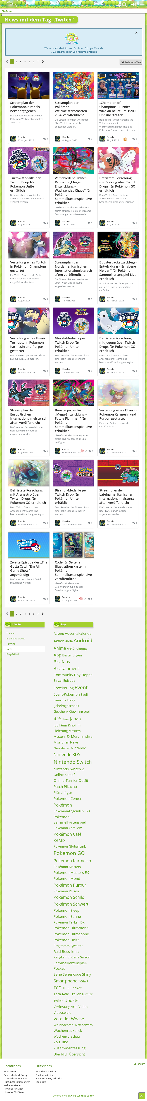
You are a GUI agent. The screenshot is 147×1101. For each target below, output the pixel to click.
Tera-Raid (61, 994)
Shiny (86, 974)
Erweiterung (64, 687)
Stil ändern (139, 1063)
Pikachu (70, 786)
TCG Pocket (72, 987)
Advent (59, 633)
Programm (62, 946)
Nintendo (78, 748)
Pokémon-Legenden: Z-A (72, 811)
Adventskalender (79, 633)
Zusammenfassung (70, 1048)
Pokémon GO (69, 853)
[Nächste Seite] (42, 61)
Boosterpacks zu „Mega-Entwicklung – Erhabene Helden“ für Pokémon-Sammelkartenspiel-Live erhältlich (118, 270)
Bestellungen (72, 655)
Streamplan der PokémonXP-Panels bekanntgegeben (25, 106)
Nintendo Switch (73, 761)
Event (81, 687)
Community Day (67, 674)
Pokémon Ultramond (71, 927)
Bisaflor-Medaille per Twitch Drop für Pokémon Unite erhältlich (71, 496)
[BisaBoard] (9, 4)
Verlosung (62, 1006)
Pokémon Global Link (70, 846)
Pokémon (63, 805)
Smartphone (65, 981)
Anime (60, 648)
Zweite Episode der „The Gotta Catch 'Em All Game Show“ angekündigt (28, 568)
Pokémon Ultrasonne (71, 934)
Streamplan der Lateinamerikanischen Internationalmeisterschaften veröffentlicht (117, 496)
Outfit (83, 780)
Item (65, 719)
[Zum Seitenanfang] (141, 1095)
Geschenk (61, 711)
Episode (69, 680)
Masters (75, 731)
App (57, 655)
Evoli (84, 694)
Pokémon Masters (67, 867)
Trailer (75, 994)
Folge (71, 700)
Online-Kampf (64, 775)
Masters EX (62, 736)
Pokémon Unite (66, 939)
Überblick (61, 1054)
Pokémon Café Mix (68, 828)
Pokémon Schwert (71, 904)
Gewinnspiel (79, 711)
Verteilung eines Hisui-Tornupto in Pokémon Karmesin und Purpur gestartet (27, 344)
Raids (75, 951)
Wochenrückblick (68, 1030)
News (9, 649)
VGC (74, 1007)
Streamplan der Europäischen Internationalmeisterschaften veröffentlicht (28, 416)
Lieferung (61, 731)
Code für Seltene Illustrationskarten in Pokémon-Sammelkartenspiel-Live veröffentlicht (73, 570)
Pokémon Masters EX (71, 872)
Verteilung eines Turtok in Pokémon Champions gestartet (28, 266)
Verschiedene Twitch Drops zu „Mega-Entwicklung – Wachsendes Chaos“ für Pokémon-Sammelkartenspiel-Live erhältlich (73, 190)
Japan (75, 719)
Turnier (87, 994)
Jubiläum (60, 725)
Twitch (58, 1001)
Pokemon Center (68, 798)
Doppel (87, 674)
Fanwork (60, 700)
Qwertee (77, 946)
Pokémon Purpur (70, 885)
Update (71, 1000)
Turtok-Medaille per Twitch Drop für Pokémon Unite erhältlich (25, 184)
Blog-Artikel (12, 654)
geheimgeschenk (66, 706)
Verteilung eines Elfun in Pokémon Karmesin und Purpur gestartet (118, 414)
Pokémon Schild (69, 897)
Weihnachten (64, 1025)
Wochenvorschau (67, 1036)
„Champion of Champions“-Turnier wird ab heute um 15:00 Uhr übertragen (117, 108)
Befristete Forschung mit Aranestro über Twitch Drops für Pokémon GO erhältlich (28, 496)
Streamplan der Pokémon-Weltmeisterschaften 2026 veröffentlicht (71, 108)
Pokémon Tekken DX (69, 922)
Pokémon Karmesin (72, 860)
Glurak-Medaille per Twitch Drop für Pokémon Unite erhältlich (70, 344)
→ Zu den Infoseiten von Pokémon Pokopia (74, 51)
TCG (57, 987)
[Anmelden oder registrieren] (133, 4)
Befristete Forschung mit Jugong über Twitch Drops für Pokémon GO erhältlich (117, 344)
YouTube (61, 1042)
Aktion (59, 641)
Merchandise (82, 736)
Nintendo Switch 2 (69, 769)
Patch (58, 786)
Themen (10, 633)
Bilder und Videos (15, 638)
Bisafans (62, 662)
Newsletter (62, 748)
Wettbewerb (83, 1025)
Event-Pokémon (67, 694)
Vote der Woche (69, 1019)
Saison (85, 957)
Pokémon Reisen (66, 891)
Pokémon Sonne (67, 916)
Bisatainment (66, 668)
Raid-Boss (62, 951)
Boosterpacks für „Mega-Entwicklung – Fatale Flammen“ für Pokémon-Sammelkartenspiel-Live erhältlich (73, 420)
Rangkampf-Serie (66, 957)
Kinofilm (74, 725)
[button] (142, 4)
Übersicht (77, 1054)
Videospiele (62, 1012)
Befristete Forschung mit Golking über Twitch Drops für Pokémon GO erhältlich (117, 184)
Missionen (61, 742)
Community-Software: (73, 1095)
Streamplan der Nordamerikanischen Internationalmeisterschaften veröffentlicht (73, 268)
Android (83, 640)
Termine (10, 643)
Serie (58, 974)
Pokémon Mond (67, 878)
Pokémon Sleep (66, 910)
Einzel (58, 680)
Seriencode (72, 974)
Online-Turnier (66, 780)
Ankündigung (77, 648)
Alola (69, 641)
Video (83, 1006)
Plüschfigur (63, 792)
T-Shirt (83, 981)
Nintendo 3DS (67, 754)
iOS (57, 718)
